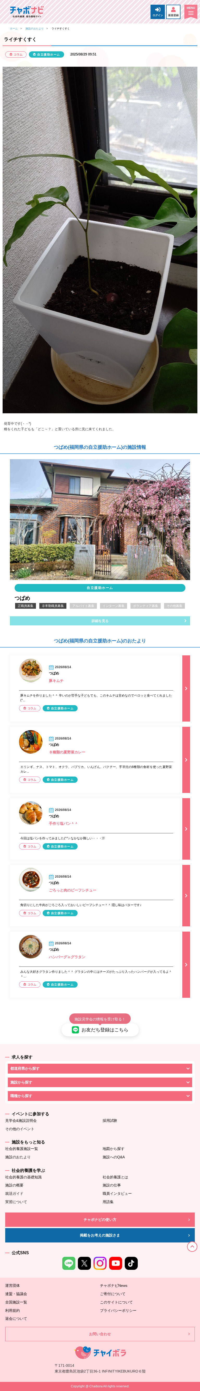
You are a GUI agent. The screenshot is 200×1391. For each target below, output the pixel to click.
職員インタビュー (117, 1193)
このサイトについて (116, 1302)
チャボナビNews (113, 1285)
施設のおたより (35, 28)
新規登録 (173, 15)
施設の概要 (14, 1185)
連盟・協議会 (16, 1294)
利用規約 (12, 1310)
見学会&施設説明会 (21, 1120)
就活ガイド (14, 1193)
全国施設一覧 (16, 1302)
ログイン (158, 15)
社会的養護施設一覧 (21, 1149)
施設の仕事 (112, 1185)
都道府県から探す (25, 1068)
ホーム (14, 28)
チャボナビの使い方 (100, 1219)
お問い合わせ (100, 1334)
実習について (16, 1202)
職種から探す (21, 1096)
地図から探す (113, 1149)
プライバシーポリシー (118, 1310)
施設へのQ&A (114, 1157)
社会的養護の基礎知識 (23, 1177)
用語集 (108, 1202)
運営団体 (12, 1285)
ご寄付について (113, 1294)
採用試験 (110, 1120)
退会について (16, 1318)
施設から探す (21, 1082)
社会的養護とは (115, 1177)
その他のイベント (19, 1129)
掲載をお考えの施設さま (100, 1235)
